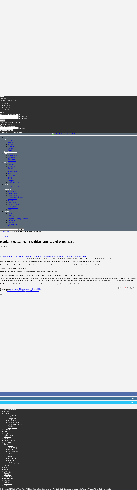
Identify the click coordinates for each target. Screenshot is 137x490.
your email (22, 128)
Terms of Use (12, 226)
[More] (60, 249)
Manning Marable (13, 204)
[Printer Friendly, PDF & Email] (127, 287)
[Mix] (46, 250)
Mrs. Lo (10, 200)
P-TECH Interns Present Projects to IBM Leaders (23, 291)
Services (6, 211)
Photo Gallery (12, 161)
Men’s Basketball (13, 172)
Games (6, 485)
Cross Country (12, 166)
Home (6, 137)
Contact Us (7, 107)
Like (134, 394)
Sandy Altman (12, 193)
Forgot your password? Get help (10, 122)
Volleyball (11, 181)
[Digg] (53, 250)
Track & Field (12, 177)
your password (23, 118)
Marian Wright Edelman (15, 197)
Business (11, 144)
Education (11, 146)
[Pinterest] (17, 250)
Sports (6, 162)
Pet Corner (11, 159)
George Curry (12, 195)
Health (10, 150)
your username (23, 116)
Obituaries (11, 157)
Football (10, 168)
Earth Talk (11, 209)
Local (10, 141)
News (6, 139)
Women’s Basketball (14, 182)
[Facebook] (3, 250)
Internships (11, 220)
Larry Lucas (12, 202)
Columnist (7, 190)
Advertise (7, 105)
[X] (10, 250)
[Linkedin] (32, 250)
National (10, 143)
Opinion (6, 184)
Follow (133, 398)
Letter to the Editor (14, 186)
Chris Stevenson (13, 208)
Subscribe (7, 109)
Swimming (11, 175)
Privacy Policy (8, 476)
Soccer (10, 173)
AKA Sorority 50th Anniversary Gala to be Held (25, 289)
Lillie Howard (12, 199)
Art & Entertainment (10, 152)
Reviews (11, 188)
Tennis (10, 179)
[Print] (39, 250)
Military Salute (12, 155)
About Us (7, 103)
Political (10, 148)
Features (6, 153)
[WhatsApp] (25, 250)
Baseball (10, 164)
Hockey (10, 170)
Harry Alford (12, 191)
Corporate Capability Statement (18, 219)
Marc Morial (12, 206)
